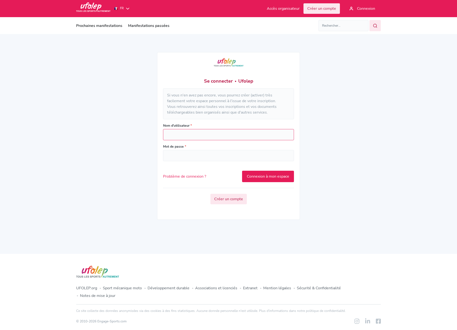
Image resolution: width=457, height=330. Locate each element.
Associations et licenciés (216, 288)
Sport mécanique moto (122, 288)
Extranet (250, 288)
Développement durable (168, 288)
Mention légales (277, 288)
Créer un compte (228, 199)
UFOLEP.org (86, 288)
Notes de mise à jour (97, 295)
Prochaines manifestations (99, 25)
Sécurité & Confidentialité (319, 288)
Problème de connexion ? (184, 176)
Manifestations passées (148, 25)
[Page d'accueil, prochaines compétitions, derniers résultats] (93, 8)
